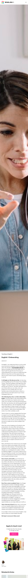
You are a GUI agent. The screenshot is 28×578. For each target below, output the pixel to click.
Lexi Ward (4, 566)
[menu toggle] (26, 2)
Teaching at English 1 (7, 354)
